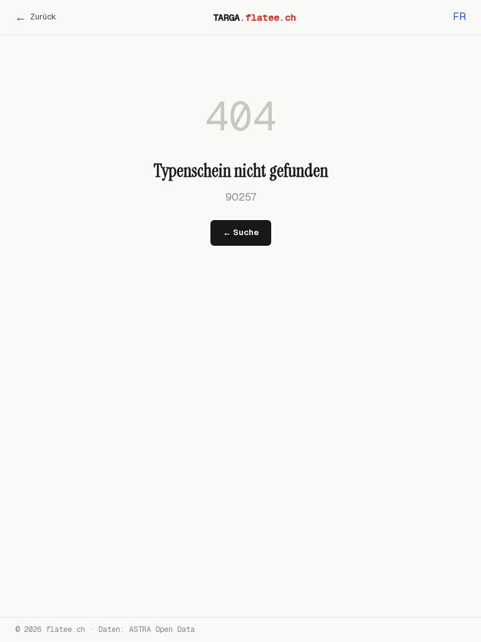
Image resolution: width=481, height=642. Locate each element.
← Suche (241, 232)
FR (459, 16)
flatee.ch (65, 629)
